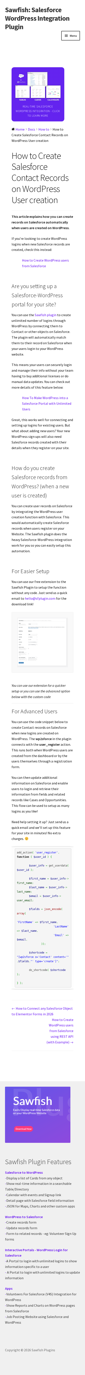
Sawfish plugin (46, 315)
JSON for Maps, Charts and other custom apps (40, 1206)
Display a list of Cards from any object (34, 1178)
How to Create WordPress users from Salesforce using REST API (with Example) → (59, 1030)
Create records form (21, 1222)
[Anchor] (58, 304)
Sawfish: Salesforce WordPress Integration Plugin (37, 18)
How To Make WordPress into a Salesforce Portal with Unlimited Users (46, 403)
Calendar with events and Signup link (33, 1195)
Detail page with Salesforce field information (40, 1200)
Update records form (21, 1228)
